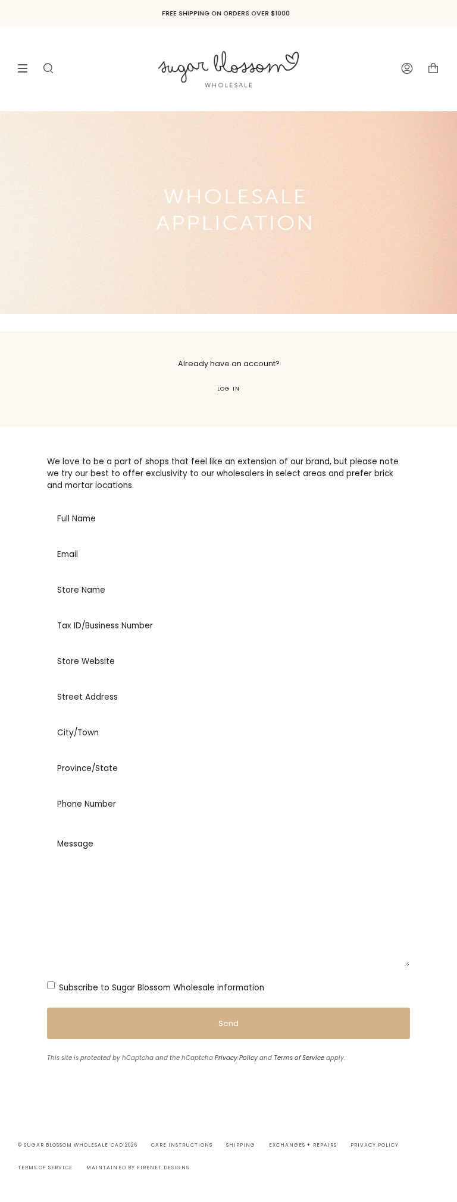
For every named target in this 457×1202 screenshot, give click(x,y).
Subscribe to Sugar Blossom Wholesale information (160, 987)
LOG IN (228, 388)
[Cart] (433, 69)
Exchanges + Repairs (302, 1144)
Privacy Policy (236, 1057)
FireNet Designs (163, 1167)
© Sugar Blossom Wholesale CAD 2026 (77, 1144)
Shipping (240, 1144)
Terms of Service (299, 1057)
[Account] (407, 69)
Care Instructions (181, 1144)
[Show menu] (27, 68)
